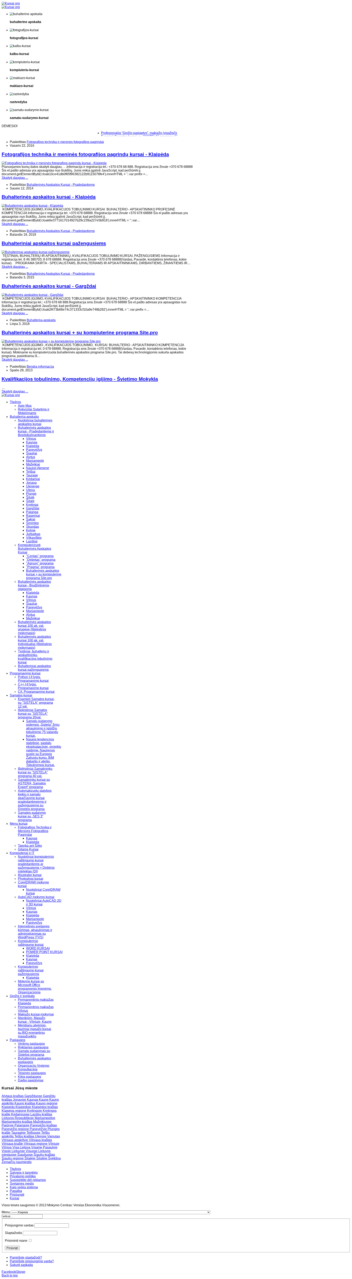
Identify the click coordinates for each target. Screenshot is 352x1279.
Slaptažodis (13, 1233)
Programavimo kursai (25, 673)
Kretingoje (35, 1110)
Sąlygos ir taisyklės (24, 1172)
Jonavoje (20, 1099)
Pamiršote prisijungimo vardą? (32, 1261)
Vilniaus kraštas (40, 1140)
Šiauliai (31, 453)
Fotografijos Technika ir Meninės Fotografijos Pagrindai (35, 831)
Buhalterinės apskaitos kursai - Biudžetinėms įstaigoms (34, 585)
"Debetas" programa (40, 559)
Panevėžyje (39, 1129)
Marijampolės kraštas (17, 1121)
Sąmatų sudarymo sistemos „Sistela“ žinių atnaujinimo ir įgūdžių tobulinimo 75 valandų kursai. (42, 728)
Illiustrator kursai (30, 875)
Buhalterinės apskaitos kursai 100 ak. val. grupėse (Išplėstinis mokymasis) (34, 627)
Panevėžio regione (16, 1129)
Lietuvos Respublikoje (18, 1118)
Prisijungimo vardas (19, 1225)
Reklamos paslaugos (33, 1047)
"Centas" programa (40, 556)
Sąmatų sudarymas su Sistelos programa (34, 1052)
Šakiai (30, 519)
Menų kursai (19, 823)
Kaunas (31, 442)
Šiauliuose (25, 1154)
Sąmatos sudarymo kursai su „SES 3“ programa (32, 816)
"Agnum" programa (40, 563)
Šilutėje (42, 1158)
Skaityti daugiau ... (15, 177)
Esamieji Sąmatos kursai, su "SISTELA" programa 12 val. (36, 702)
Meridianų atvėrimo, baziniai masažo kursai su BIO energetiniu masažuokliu (34, 1031)
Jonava (31, 482)
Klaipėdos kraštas (45, 1107)
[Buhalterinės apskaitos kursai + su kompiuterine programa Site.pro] (51, 341)
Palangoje (22, 1125)
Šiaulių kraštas (44, 1154)
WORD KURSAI (38, 948)
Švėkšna (54, 1158)
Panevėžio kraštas (43, 1125)
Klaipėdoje (23, 1107)
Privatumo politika (23, 1176)
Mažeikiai (33, 464)
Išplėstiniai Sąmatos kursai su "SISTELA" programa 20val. (33, 713)
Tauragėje (18, 1132)
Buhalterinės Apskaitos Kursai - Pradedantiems (61, 184)
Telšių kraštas (24, 1136)
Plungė (31, 493)
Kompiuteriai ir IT (22, 853)
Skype (20, 1272)
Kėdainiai (33, 479)
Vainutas (53, 1136)
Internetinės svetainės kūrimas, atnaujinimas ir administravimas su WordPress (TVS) (35, 932)
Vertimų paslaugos (31, 1043)
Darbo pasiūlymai (30, 1080)
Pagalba (16, 1191)
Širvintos (32, 523)
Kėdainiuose (20, 1114)
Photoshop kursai (30, 878)
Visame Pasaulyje (44, 1147)
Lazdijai (31, 541)
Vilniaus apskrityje (15, 1140)
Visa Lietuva (21, 1147)
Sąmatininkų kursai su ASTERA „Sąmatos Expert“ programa (34, 783)
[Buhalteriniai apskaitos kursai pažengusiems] (35, 252)
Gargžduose (33, 1096)
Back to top (10, 1275)
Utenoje (41, 1136)
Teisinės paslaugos (32, 1073)
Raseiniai (33, 515)
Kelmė (30, 530)
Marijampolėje (45, 1118)
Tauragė (32, 475)
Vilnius (31, 438)
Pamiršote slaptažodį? (26, 1257)
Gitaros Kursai (28, 849)
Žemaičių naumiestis (17, 1162)
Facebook (9, 1272)
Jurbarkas (33, 534)
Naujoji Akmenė (37, 468)
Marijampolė (35, 460)
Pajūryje (8, 1125)
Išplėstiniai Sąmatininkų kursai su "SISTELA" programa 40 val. (35, 772)
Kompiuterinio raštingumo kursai (31, 942)
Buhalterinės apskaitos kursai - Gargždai (49, 286)
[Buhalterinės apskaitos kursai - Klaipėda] (32, 205)
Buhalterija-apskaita (41, 320)
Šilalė (30, 501)
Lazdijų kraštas (41, 1114)
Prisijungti (17, 1194)
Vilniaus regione (36, 1143)
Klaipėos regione (14, 1110)
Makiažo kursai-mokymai (36, 1014)
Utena (30, 490)
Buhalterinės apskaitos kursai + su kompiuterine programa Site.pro (80, 332)
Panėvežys (34, 922)
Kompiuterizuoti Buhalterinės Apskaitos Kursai (34, 548)
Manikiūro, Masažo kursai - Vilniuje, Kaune (35, 1019)
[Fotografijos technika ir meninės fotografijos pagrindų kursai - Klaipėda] (54, 163)
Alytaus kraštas (13, 1096)
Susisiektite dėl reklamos (28, 1180)
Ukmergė (32, 486)
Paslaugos (17, 1040)
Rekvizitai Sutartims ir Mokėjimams (33, 411)
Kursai (14, 1198)
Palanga (32, 512)
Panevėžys (34, 449)
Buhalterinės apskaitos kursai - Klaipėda (49, 197)
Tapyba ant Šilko (30, 845)
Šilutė (30, 497)
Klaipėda (32, 446)
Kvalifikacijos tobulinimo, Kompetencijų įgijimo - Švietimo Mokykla (80, 379)
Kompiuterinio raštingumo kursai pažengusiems (31, 970)
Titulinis (15, 402)
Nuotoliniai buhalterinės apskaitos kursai (35, 422)
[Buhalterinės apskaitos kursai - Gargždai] (32, 295)
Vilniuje (53, 1143)
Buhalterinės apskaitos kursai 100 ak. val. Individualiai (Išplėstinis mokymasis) (35, 642)
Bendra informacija (40, 366)
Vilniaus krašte (13, 1143)
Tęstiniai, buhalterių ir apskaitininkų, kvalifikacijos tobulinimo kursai (35, 657)
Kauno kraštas (25, 1103)
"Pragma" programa (40, 567)
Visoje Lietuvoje (14, 1151)
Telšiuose (33, 1132)
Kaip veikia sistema (24, 1187)
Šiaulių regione (13, 1158)
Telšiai (30, 471)
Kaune (44, 1099)
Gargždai (32, 508)
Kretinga (32, 504)
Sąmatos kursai (21, 695)
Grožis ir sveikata (22, 996)
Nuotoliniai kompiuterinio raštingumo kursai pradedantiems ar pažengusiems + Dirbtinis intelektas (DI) (36, 864)
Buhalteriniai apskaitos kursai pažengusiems (54, 243)
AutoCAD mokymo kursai (36, 897)
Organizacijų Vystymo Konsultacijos (33, 1067)
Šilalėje (30, 1158)
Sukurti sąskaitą (21, 1265)
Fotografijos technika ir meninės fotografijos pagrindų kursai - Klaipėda (85, 154)
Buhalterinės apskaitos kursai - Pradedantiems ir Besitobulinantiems (36, 431)
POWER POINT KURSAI (44, 952)
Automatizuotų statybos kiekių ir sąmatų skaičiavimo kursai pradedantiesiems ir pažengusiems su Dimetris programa (35, 800)
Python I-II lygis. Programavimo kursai (33, 678)
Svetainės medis (22, 1183)
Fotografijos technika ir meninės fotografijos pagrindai (65, 142)
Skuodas (32, 526)
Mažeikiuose (42, 1121)
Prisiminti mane (16, 1240)
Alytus (30, 457)
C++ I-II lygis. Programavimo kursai (33, 686)
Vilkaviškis (34, 537)
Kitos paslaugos (29, 1076)
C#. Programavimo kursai (36, 691)
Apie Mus (25, 405)
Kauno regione (46, 1103)
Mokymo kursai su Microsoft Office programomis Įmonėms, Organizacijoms (35, 987)
